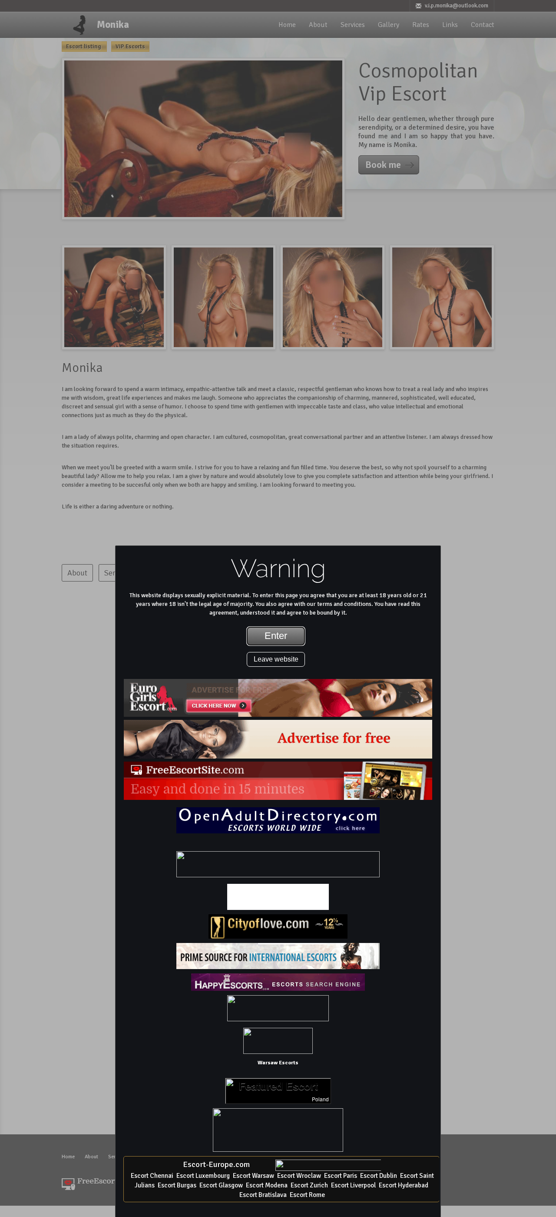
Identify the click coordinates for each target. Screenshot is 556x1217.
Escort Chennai (152, 1176)
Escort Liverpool (353, 1185)
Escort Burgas (177, 1185)
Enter (276, 635)
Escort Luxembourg (203, 1176)
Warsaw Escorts (278, 1062)
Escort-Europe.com (216, 1164)
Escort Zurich (309, 1185)
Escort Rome (307, 1195)
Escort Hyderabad (403, 1185)
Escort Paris (340, 1176)
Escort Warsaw (253, 1176)
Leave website (276, 659)
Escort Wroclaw (299, 1176)
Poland (320, 1099)
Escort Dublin (378, 1176)
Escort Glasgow (221, 1185)
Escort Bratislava (263, 1195)
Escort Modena (267, 1185)
